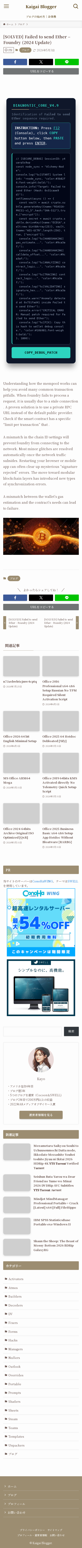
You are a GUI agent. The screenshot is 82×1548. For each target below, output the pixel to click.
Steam (13, 1419)
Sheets (13, 1410)
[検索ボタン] (75, 6)
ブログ (25, 50)
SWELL (73, 881)
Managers (15, 1349)
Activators (15, 1279)
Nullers (14, 1357)
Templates (16, 1436)
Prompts (14, 1392)
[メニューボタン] (6, 6)
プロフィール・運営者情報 (32, 1535)
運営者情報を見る (41, 1115)
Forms (13, 1331)
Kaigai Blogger (41, 6)
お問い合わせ (17, 1512)
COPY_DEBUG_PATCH (41, 352)
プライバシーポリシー (32, 1530)
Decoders (15, 1305)
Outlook (14, 1366)
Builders (15, 1296)
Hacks (13, 1340)
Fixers (13, 1323)
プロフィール (16, 1504)
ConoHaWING (42, 881)
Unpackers (16, 1445)
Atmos (13, 1288)
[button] (15, 62)
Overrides (15, 1375)
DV (10, 1314)
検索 (71, 1031)
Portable (14, 1384)
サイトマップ (54, 1530)
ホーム (12, 1486)
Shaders (14, 1401)
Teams (13, 1428)
